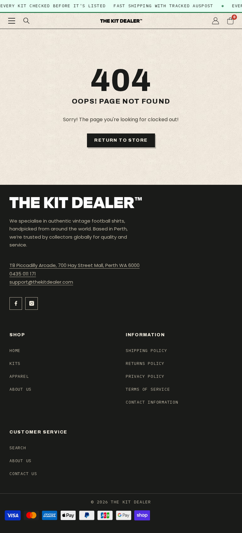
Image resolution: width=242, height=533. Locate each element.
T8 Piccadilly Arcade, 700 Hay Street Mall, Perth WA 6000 (74, 265)
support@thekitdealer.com (41, 282)
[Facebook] (15, 303)
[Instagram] (31, 303)
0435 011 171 (22, 273)
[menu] (12, 21)
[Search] (26, 21)
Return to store (120, 140)
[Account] (215, 21)
